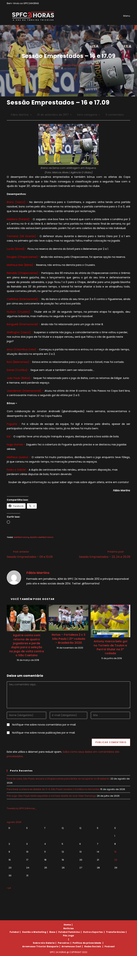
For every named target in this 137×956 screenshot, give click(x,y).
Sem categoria (87, 114)
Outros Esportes (93, 931)
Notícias (68, 928)
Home (67, 924)
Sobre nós (39, 942)
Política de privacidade (87, 942)
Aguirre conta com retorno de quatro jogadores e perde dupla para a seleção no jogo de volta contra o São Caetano (26, 645)
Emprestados (21, 537)
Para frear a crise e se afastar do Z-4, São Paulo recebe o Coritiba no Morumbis (53, 789)
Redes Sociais (92, 946)
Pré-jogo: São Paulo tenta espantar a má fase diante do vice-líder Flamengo (51, 796)
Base (52, 931)
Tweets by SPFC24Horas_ (21, 808)
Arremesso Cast (71, 946)
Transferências (115, 931)
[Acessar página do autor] (14, 577)
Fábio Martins (20, 114)
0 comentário (115, 114)
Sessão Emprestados (41, 537)
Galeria (50, 942)
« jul (9, 888)
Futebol (14, 931)
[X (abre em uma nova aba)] (117, 3)
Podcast (110, 946)
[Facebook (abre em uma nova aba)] (121, 3)
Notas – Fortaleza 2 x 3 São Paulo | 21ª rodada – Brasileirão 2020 (68, 639)
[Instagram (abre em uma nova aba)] (125, 3)
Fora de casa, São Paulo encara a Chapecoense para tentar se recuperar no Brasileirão (58, 778)
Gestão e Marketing (34, 931)
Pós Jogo (68, 935)
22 (115, 859)
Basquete (53, 946)
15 (115, 851)
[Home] (37, 65)
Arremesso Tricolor (34, 946)
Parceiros (64, 942)
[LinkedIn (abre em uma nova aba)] (128, 3)
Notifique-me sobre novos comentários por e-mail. (44, 724)
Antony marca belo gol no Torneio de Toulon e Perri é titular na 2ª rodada (110, 647)
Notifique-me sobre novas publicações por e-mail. (43, 732)
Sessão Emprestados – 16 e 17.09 (81, 65)
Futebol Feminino (69, 931)
